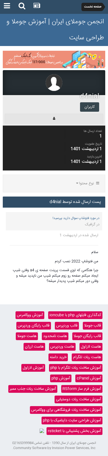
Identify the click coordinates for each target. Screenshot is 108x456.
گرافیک (90, 224)
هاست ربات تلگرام (87, 357)
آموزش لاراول (33, 368)
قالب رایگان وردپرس (34, 325)
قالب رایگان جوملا (87, 336)
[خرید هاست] (42, 431)
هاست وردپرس (62, 346)
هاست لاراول (91, 346)
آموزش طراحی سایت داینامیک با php (72, 420)
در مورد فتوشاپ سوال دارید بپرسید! (76, 218)
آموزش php (61, 378)
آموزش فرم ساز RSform (82, 389)
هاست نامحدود (55, 336)
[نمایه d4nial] (54, 119)
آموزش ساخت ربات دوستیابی (78, 399)
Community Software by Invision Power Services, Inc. (54, 448)
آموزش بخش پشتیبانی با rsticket (74, 431)
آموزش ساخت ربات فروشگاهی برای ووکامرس (66, 410)
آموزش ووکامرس (30, 315)
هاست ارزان (34, 346)
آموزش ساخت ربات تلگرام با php (75, 368)
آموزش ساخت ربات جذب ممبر (33, 389)
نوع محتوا (87, 183)
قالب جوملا (92, 325)
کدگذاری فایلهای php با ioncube (75, 315)
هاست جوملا (27, 336)
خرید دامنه (58, 357)
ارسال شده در (79, 235)
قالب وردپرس (67, 325)
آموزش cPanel (89, 378)
